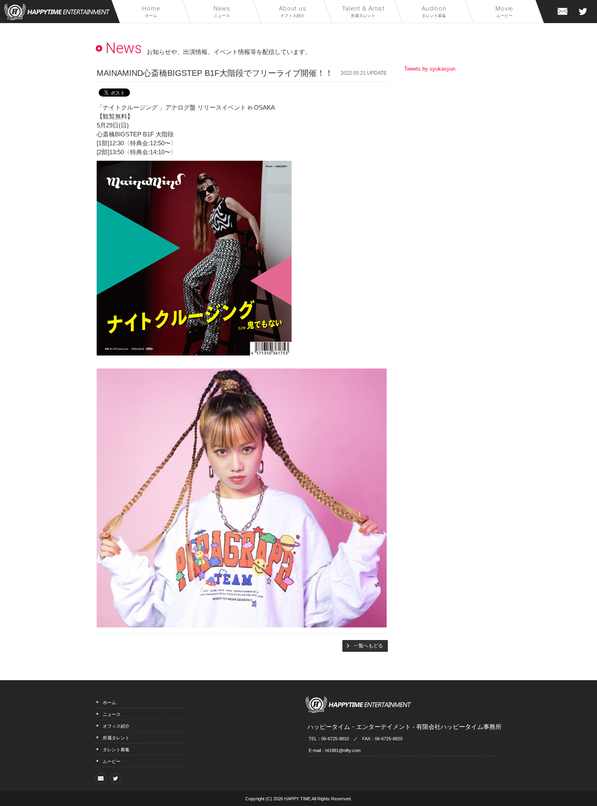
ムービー (505, 11)
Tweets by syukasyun (429, 69)
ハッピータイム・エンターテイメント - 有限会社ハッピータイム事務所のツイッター (583, 11)
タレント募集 (434, 11)
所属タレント (363, 11)
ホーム (151, 11)
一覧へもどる (368, 646)
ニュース (222, 11)
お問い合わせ (562, 11)
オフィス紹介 (292, 11)
